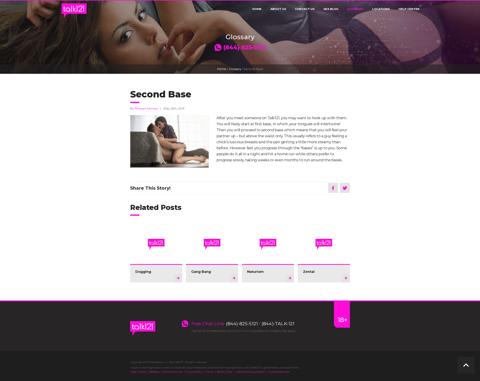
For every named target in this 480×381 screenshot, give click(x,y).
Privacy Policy (194, 371)
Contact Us (305, 9)
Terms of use (224, 371)
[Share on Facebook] (333, 188)
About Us (278, 9)
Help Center (409, 9)
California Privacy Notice (250, 371)
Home (257, 9)
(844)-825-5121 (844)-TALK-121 (260, 323)
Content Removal (279, 371)
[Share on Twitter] (345, 188)
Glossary (355, 9)
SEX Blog (330, 9)
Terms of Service (173, 371)
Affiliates (154, 371)
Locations (381, 9)
